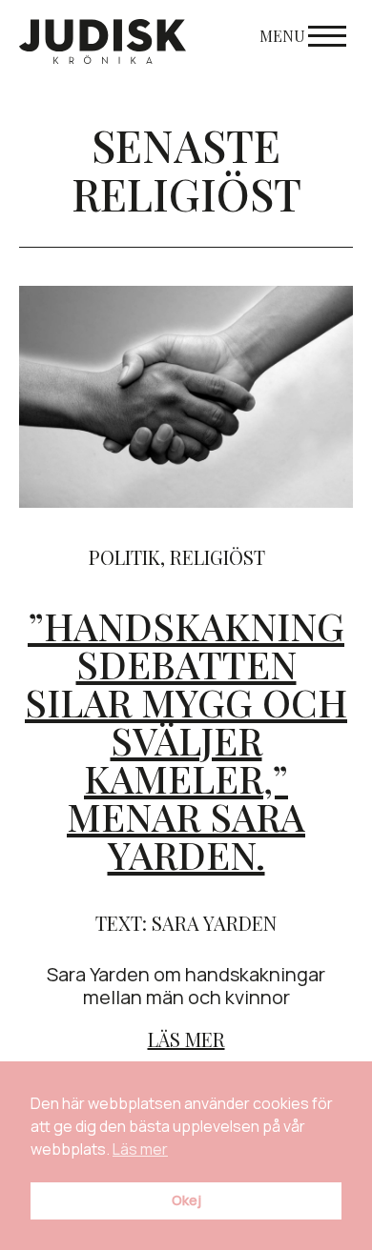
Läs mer (186, 1039)
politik (124, 557)
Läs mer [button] (140, 1149)
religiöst (217, 557)
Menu (282, 36)
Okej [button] (186, 1200)
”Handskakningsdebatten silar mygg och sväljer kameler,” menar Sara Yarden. (186, 739)
